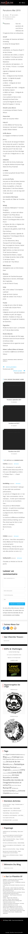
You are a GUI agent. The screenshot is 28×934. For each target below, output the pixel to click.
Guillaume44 (7, 558)
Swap (17, 791)
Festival (13, 767)
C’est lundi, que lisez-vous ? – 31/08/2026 (11, 882)
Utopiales (6, 793)
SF (6, 361)
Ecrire (10, 764)
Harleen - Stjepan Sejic (7, 897)
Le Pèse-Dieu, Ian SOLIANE (8, 885)
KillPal (22, 770)
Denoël (16, 759)
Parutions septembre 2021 (14, 399)
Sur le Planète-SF (14, 876)
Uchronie (21, 791)
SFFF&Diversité (15, 788)
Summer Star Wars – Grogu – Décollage (15, 849)
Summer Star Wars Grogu (14, 652)
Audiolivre (18, 754)
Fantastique (10, 359)
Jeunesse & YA (16, 770)
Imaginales (7, 770)
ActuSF (4, 754)
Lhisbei (6, 15)
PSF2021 (16, 785)
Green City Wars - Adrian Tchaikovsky (11, 888)
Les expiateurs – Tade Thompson (10, 895)
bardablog (6, 483)
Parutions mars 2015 (14, 451)
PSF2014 (12, 785)
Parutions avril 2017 (14, 423)
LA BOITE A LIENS (14, 660)
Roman (6, 788)
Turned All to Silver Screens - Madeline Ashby (12, 912)
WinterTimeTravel (14, 793)
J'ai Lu (12, 770)
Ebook (5, 764)
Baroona (5, 851)
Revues (19, 785)
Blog (5, 757)
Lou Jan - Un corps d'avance (9, 909)
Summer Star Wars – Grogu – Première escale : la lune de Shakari (13, 836)
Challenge (15, 757)
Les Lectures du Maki (7, 835)
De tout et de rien (13, 761)
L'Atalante (4, 773)
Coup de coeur (10, 759)
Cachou (5, 464)
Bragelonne (9, 757)
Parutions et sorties (10, 17)
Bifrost (23, 754)
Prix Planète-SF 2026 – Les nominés (10, 820)
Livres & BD (16, 772)
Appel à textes (10, 754)
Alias (4, 849)
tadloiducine (5, 831)
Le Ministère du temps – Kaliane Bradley (11, 808)
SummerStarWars (9, 791)
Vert (4, 839)
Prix (9, 785)
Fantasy (15, 359)
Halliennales (19, 767)
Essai (13, 764)
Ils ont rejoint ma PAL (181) (8, 817)
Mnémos (10, 775)
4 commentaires (9, 18)
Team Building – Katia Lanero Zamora (11, 813)
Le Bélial (9, 773)
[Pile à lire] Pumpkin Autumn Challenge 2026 (12, 900)
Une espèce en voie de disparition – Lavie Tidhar (13, 815)
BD (21, 754)
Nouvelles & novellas (10, 777)
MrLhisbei (15, 775)
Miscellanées (5, 775)
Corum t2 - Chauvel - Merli (8, 899)
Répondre (16, 463)
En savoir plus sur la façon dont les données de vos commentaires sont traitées (13, 612)
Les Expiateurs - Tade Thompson (10, 910)
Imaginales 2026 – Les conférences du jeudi (12, 810)
